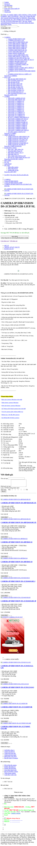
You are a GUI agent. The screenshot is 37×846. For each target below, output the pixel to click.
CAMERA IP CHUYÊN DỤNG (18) (19, 58)
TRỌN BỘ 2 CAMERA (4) (16, 101)
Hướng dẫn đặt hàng (10, 768)
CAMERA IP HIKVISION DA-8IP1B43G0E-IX (18, 503)
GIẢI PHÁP (7, 164)
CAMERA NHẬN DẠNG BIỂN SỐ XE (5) (21, 59)
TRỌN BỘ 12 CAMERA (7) (16, 112)
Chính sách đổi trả (9, 751)
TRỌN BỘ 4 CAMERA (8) (16, 104)
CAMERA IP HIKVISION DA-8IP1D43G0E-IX (18, 522)
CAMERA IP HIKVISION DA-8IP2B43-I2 (16, 542)
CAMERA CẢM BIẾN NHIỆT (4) (18, 64)
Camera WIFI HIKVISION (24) (17, 51)
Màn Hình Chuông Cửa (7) (15, 152)
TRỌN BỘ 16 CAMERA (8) (16, 114)
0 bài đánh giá (5, 241)
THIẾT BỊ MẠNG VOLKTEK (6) (18, 143)
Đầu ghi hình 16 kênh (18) (15, 87)
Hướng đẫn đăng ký (10, 766)
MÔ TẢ (6, 245)
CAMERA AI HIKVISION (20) (17, 63)
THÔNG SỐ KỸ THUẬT (12, 247)
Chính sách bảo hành (10, 755)
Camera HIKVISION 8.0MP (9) (17, 48)
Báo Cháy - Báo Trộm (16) (15, 149)
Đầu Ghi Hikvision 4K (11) (16, 91)
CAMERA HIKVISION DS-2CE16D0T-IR (16, 707)
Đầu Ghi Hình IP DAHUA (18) (17, 93)
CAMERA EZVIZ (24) (14, 66)
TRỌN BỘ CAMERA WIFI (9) (17, 120)
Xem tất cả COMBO (10, 133)
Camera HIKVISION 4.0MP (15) (17, 45)
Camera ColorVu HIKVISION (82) (18, 55)
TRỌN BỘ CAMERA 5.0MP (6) (17, 127)
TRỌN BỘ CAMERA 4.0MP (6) (17, 125)
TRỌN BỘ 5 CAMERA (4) (16, 106)
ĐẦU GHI (7, 77)
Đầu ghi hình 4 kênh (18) (15, 83)
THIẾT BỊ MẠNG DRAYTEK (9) (18, 138)
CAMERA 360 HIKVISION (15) (17, 61)
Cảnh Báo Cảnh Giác (10, 775)
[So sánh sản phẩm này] (11, 517)
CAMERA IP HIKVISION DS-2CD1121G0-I (17, 687)
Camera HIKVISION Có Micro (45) (18, 56)
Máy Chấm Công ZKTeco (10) (17, 156)
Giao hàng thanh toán (10, 770)
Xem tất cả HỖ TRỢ (10, 172)
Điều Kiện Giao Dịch (10, 756)
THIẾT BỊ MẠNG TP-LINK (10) (17, 140)
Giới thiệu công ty (9, 750)
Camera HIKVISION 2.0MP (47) (17, 43)
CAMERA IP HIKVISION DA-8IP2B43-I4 (16, 562)
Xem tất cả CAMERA (10, 75)
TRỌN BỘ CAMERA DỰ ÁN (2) (18, 119)
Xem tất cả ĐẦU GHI (10, 95)
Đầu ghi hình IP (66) (14, 82)
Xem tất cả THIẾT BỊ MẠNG (13, 146)
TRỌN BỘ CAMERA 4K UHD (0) (18, 130)
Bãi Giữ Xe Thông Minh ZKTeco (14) (19, 157)
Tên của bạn (4, 478)
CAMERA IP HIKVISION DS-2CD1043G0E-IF (18, 601)
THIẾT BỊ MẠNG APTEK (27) (17, 141)
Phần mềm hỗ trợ (13, 168)
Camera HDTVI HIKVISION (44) (18, 42)
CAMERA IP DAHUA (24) (16, 40)
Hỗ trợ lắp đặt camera (10, 765)
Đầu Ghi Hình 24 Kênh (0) (15, 88)
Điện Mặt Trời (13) (13, 154)
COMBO (7, 96)
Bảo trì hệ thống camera (11, 771)
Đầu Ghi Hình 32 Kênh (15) (16, 90)
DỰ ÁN (6, 162)
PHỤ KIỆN (7, 160)
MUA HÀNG (14, 237)
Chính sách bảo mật (10, 753)
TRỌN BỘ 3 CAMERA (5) (16, 103)
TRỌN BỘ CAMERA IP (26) (16, 98)
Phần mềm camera (13, 167)
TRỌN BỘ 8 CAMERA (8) (16, 111)
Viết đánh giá (13, 241)
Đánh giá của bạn (6, 486)
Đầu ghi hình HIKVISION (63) (17, 79)
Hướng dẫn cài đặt (13, 170)
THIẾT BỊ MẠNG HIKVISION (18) (18, 136)
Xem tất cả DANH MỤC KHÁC (13, 159)
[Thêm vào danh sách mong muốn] (9, 517)
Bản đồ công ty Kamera (11, 758)
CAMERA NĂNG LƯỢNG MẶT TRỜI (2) (21, 67)
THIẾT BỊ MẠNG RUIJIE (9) (17, 144)
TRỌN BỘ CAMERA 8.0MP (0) (17, 128)
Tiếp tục (3, 491)
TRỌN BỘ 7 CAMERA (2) (16, 109)
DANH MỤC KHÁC (10, 148)
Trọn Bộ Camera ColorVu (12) (16, 132)
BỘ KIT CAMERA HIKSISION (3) (18, 117)
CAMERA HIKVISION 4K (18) (17, 50)
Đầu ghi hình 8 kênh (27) (15, 85)
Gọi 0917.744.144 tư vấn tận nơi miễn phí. (16, 175)
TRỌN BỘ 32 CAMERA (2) (16, 116)
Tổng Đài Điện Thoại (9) (15, 151)
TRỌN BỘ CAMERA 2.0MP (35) (18, 124)
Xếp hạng (3, 489)
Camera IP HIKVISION (11, 181)
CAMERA (7, 37)
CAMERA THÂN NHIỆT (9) (16, 69)
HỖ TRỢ (7, 165)
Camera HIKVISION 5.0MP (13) (17, 47)
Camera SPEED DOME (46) (16, 53)
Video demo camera (10, 773)
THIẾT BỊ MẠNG (9, 135)
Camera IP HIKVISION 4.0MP (13, 182)
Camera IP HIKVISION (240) (16, 39)
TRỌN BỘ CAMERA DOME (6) (18, 122)
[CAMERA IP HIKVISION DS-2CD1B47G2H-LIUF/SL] (20, 190)
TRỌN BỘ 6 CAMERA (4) (16, 108)
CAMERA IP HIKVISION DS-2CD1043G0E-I (18, 581)
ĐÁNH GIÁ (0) (9, 249)
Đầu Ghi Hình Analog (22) (15, 80)
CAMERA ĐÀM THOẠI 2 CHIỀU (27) (19, 74)
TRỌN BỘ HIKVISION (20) (16, 99)
